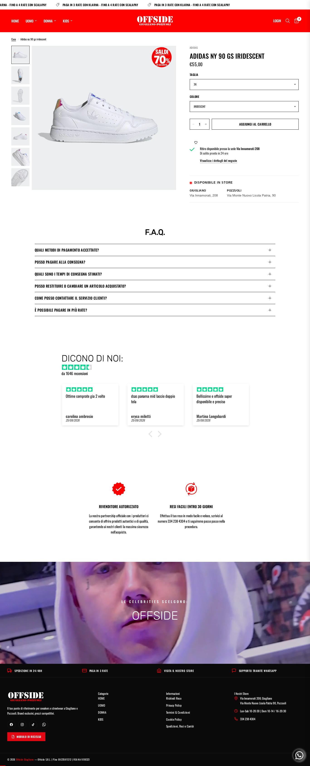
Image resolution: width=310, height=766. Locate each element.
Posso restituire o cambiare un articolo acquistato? (80, 286)
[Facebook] (11, 724)
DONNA (48, 20)
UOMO (29, 20)
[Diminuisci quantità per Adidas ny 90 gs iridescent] (193, 124)
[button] (151, 434)
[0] (295, 21)
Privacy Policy (174, 705)
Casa (13, 39)
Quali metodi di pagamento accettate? (67, 250)
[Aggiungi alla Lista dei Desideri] (196, 142)
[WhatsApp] (44, 724)
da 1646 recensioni (75, 373)
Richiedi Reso (174, 698)
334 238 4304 (247, 719)
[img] (157, 367)
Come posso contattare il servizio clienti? (71, 298)
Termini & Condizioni (178, 712)
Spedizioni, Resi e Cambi (180, 726)
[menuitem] (16, 21)
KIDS (66, 20)
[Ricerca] (287, 21)
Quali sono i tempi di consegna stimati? (68, 274)
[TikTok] (33, 724)
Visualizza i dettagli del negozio (218, 160)
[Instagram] (22, 724)
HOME (15, 20)
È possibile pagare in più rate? (61, 310)
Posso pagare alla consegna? (60, 262)
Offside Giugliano (25, 759)
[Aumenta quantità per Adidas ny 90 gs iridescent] (205, 124)
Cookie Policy (174, 719)
